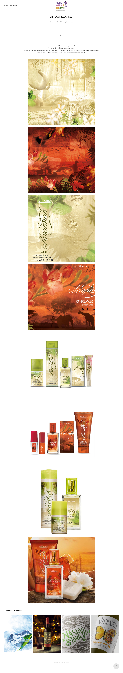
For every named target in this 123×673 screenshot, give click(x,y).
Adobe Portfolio (65, 662)
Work (6, 6)
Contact (13, 6)
